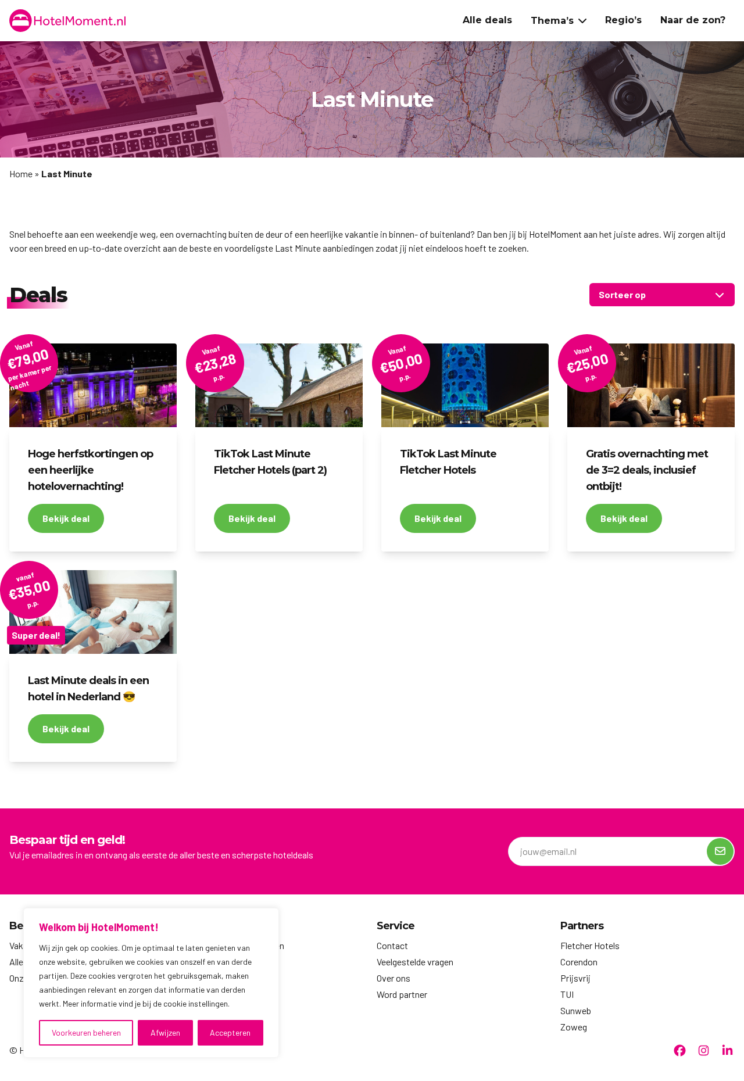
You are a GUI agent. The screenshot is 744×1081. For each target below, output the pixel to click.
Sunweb (575, 1010)
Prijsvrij (575, 977)
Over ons (393, 977)
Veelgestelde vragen (415, 961)
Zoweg (573, 1026)
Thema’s (552, 20)
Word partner (402, 994)
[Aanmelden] (720, 851)
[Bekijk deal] (93, 385)
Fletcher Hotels (590, 945)
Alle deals (487, 20)
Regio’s (623, 20)
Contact (392, 945)
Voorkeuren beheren (86, 1032)
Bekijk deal (66, 518)
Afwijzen (165, 1032)
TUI (567, 994)
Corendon (579, 961)
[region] (151, 983)
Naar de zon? (692, 20)
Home (21, 173)
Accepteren (230, 1032)
